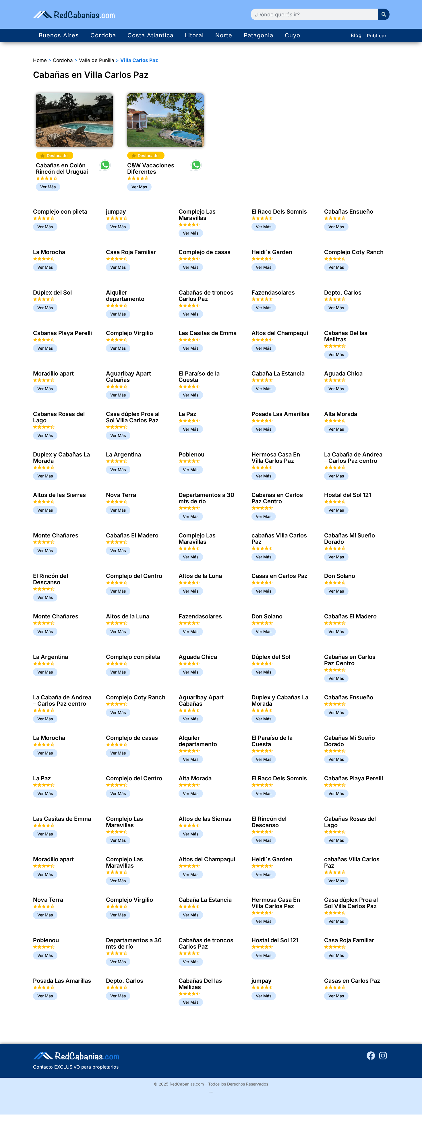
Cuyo (292, 35)
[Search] (384, 14)
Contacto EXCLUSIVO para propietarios (76, 1067)
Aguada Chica (343, 373)
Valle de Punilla (96, 60)
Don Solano (339, 575)
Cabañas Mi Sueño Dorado (349, 538)
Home (40, 60)
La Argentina (123, 454)
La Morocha (49, 252)
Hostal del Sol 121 (347, 495)
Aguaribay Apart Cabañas (128, 376)
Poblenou (191, 454)
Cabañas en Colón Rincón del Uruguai (62, 168)
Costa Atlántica (150, 35)
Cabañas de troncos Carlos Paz (206, 295)
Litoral (194, 35)
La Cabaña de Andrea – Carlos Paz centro (353, 457)
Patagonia (258, 35)
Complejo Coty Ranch (354, 252)
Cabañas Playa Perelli (62, 333)
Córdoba (103, 35)
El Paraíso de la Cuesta (199, 376)
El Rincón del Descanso (50, 579)
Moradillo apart (53, 373)
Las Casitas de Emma (208, 333)
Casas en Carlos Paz (279, 575)
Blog (356, 35)
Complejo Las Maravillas (197, 214)
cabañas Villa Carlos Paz (279, 538)
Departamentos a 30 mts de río (206, 498)
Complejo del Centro (134, 575)
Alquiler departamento (125, 295)
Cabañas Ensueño (348, 211)
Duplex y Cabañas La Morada (61, 457)
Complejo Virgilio (129, 333)
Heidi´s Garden (271, 252)
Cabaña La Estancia (278, 373)
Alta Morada (340, 414)
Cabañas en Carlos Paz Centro (277, 498)
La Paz (187, 414)
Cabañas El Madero (132, 535)
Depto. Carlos (342, 292)
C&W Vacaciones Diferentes (150, 168)
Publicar (377, 35)
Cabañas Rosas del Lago (59, 417)
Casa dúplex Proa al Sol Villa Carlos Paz (133, 417)
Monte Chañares (55, 535)
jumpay (116, 211)
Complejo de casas (205, 252)
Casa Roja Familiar (131, 252)
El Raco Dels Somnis (279, 211)
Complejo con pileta (60, 211)
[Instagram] (383, 1056)
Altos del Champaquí (279, 333)
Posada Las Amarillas (280, 414)
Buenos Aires (59, 35)
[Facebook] (371, 1056)
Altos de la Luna (200, 575)
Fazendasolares (273, 292)
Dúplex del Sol (52, 292)
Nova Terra (121, 495)
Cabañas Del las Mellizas (345, 336)
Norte (223, 35)
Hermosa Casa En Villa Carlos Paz (275, 457)
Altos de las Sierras (59, 495)
